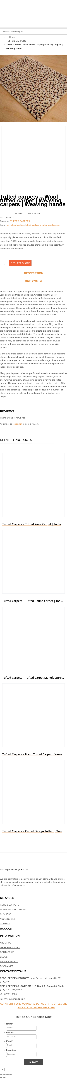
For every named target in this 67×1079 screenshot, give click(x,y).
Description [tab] (33, 273)
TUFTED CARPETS (16, 41)
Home (12, 37)
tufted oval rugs (33, 225)
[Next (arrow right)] (4, 1077)
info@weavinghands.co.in (12, 999)
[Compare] (5, 263)
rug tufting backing (15, 225)
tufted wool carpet (51, 225)
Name (9, 1023)
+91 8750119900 (8, 994)
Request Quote (20, 263)
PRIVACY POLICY (9, 961)
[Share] (7, 1074)
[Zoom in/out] (1, 1074)
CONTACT (5, 923)
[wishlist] (1, 263)
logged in (17, 424)
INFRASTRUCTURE (10, 947)
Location (11, 1050)
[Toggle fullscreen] (4, 1074)
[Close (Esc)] (10, 1074)
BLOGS (3, 957)
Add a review (33, 213)
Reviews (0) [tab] (33, 280)
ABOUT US (5, 942)
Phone (10, 1032)
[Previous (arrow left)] (1, 1077)
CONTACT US (7, 952)
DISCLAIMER (6, 966)
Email (9, 1041)
